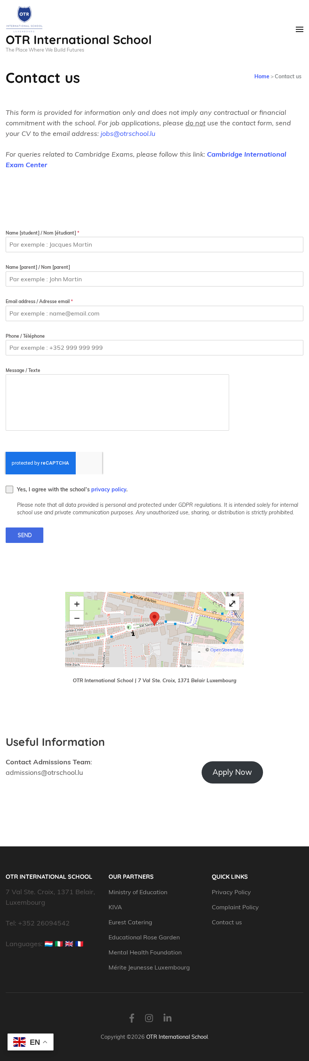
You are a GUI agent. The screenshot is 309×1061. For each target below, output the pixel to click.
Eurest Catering (130, 922)
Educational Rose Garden (144, 937)
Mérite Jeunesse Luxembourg (149, 967)
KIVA (115, 907)
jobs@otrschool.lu (128, 133)
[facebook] (132, 1018)
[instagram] (149, 1018)
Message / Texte (23, 370)
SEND (25, 535)
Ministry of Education (139, 892)
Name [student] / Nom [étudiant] (42, 233)
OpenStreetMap (226, 649)
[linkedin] (167, 1018)
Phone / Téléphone (25, 336)
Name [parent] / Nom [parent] (38, 267)
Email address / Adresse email (39, 301)
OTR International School (79, 39)
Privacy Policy (231, 892)
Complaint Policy (235, 907)
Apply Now (232, 772)
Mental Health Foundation (145, 952)
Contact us (227, 922)
